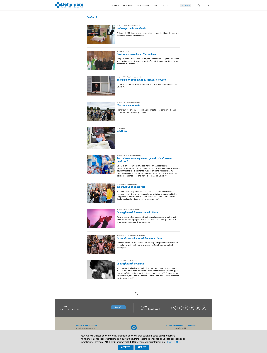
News (156, 5)
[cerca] (198, 5)
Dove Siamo (127, 5)
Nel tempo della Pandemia (131, 28)
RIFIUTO (142, 347)
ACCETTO (125, 347)
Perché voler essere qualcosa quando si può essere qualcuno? (144, 160)
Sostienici (185, 5)
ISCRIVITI (118, 307)
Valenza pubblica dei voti (131, 186)
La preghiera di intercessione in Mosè (137, 212)
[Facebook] (185, 307)
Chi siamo (115, 5)
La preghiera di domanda (130, 263)
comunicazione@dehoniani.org (86, 328)
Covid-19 (122, 130)
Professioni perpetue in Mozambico (136, 54)
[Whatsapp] (173, 307)
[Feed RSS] (204, 307)
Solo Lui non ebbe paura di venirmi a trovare (141, 79)
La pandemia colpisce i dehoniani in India (139, 237)
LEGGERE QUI (173, 342)
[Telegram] (179, 307)
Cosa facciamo (143, 5)
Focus (165, 5)
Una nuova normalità (128, 105)
